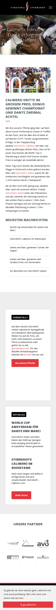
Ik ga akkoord (28, 604)
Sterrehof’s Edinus (25, 172)
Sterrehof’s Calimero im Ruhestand (28, 238)
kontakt (28, 354)
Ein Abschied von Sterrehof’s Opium (28, 270)
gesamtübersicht (20, 348)
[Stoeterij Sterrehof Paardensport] (28, 5)
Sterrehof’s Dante (15, 192)
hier (21, 598)
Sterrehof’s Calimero (24, 145)
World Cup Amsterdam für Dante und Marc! (26, 427)
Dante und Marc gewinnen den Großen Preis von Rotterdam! (25, 261)
